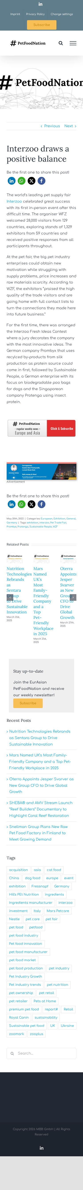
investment (18, 911)
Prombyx (11, 526)
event (68, 878)
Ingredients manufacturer (30, 902)
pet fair (52, 919)
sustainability (46, 1017)
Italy (37, 911)
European (46, 518)
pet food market (22, 960)
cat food (54, 870)
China (14, 878)
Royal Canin (19, 1017)
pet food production (26, 968)
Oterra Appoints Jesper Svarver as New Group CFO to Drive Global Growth (68, 593)
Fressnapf (40, 886)
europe (52, 878)
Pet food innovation (25, 943)
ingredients (54, 894)
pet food (16, 927)
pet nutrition (57, 984)
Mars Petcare (58, 911)
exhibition (32, 522)
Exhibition (59, 518)
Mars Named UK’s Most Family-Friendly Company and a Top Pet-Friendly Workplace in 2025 (43, 601)
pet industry (59, 968)
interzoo (44, 522)
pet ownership (21, 993)
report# (51, 1009)
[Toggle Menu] (73, 43)
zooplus (36, 1034)
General (71, 518)
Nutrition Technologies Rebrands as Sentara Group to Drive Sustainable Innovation (19, 590)
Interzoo (14, 202)
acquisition (18, 870)
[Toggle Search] (61, 43)
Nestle (14, 919)
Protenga (22, 526)
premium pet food (24, 1009)
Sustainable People (40, 526)
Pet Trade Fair (58, 522)
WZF (55, 526)
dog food (32, 878)
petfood (35, 927)
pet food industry (23, 935)
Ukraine (67, 1026)
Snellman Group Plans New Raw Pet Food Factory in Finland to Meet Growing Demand (38, 833)
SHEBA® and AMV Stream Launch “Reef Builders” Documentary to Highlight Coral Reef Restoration (41, 809)
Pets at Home (45, 1001)
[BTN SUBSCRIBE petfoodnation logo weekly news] (41, 421)
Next (68, 126)
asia (37, 870)
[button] (11, 181)
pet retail (46, 993)
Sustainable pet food (26, 1026)
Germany (12, 522)
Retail (68, 1009)
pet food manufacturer (28, 952)
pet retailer (18, 1001)
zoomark (16, 1034)
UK (52, 1026)
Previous (52, 126)
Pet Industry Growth (25, 976)
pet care (33, 919)
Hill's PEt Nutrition (24, 894)
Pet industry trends (25, 984)
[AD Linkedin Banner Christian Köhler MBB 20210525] (41, 464)
